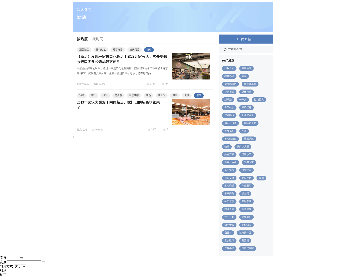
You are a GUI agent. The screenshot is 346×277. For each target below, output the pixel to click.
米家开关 (229, 193)
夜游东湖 (246, 201)
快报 (226, 146)
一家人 (242, 99)
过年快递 (246, 170)
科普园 (245, 240)
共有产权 (229, 154)
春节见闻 (229, 130)
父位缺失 (246, 224)
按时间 (98, 39)
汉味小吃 (229, 248)
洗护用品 (134, 49)
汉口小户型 (243, 146)
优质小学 (246, 154)
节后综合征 (230, 138)
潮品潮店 (84, 49)
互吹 (244, 130)
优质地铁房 (230, 83)
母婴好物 (118, 49)
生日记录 (229, 201)
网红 (174, 95)
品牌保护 (246, 217)
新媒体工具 (250, 83)
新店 (149, 49)
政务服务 (246, 209)
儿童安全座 (248, 115)
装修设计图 (245, 232)
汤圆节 (228, 232)
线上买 (245, 193)
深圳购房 (229, 115)
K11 (93, 95)
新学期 (228, 99)
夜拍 (261, 177)
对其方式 (6, 266)
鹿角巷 (118, 95)
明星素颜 (229, 224)
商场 (148, 95)
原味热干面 (250, 123)
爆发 (105, 95)
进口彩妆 (101, 49)
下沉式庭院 (248, 248)
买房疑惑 (246, 107)
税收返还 (229, 68)
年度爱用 (246, 185)
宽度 (3, 258)
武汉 (186, 95)
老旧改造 (246, 177)
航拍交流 (229, 177)
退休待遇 (246, 91)
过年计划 (229, 217)
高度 (3, 262)
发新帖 (246, 39)
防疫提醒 (229, 209)
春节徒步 (229, 107)
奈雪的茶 (134, 95)
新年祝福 (229, 170)
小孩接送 (229, 91)
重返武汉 (249, 138)
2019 (81, 95)
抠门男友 (259, 99)
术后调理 (229, 185)
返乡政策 (229, 240)
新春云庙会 (230, 162)
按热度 (82, 39)
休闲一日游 (230, 123)
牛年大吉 (249, 162)
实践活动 (246, 68)
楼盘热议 (229, 76)
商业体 (161, 95)
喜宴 (244, 76)
